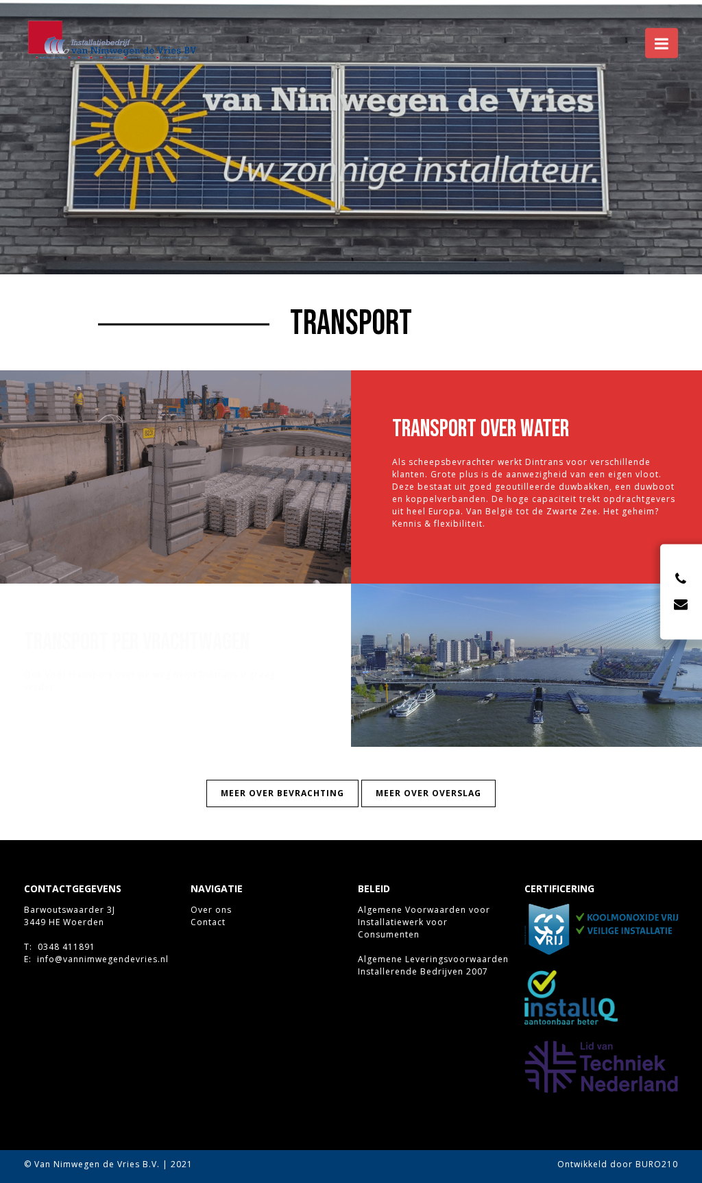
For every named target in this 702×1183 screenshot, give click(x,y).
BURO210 (657, 1164)
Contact (208, 922)
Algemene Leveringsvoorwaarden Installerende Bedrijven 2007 (433, 965)
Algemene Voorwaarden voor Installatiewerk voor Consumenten (424, 922)
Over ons (211, 910)
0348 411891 (66, 947)
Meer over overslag (428, 793)
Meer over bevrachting (282, 793)
